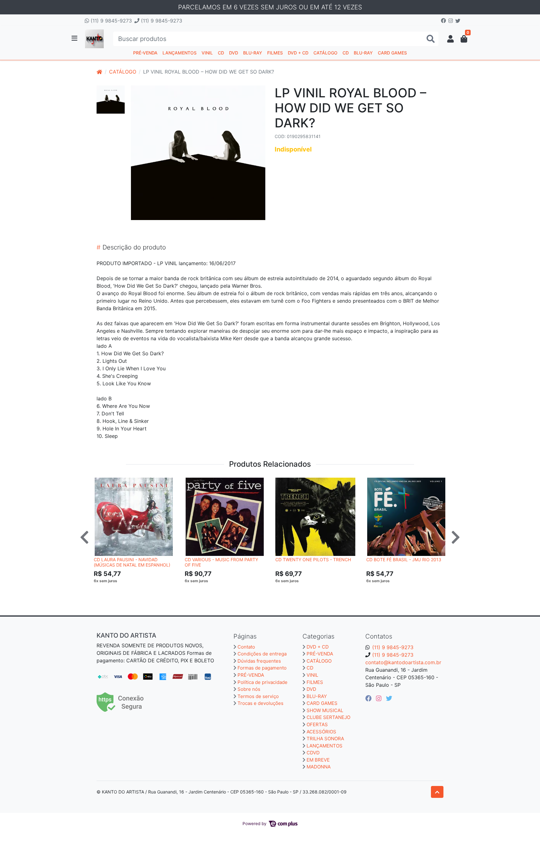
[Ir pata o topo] (437, 792)
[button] (450, 38)
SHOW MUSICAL (325, 710)
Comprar (136, 591)
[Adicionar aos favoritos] (101, 483)
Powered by (255, 823)
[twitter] (389, 698)
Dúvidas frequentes (259, 661)
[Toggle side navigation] (75, 38)
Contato (246, 647)
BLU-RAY (252, 52)
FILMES (275, 52)
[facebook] (369, 698)
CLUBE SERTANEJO (328, 717)
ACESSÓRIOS (321, 732)
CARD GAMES (392, 52)
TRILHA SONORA (325, 739)
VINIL (207, 52)
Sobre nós (249, 689)
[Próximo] (455, 537)
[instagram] (379, 698)
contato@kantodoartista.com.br (403, 662)
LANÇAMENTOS (179, 52)
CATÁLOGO (325, 52)
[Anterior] (84, 537)
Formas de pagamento (262, 668)
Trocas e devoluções (260, 703)
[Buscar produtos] (430, 39)
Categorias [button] (318, 636)
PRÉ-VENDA (145, 52)
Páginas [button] (245, 636)
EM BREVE (318, 760)
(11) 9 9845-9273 (110, 21)
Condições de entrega (262, 654)
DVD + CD (298, 52)
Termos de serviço (258, 696)
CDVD (313, 753)
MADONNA (319, 767)
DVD (233, 52)
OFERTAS (317, 724)
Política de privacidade (263, 682)
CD (221, 52)
